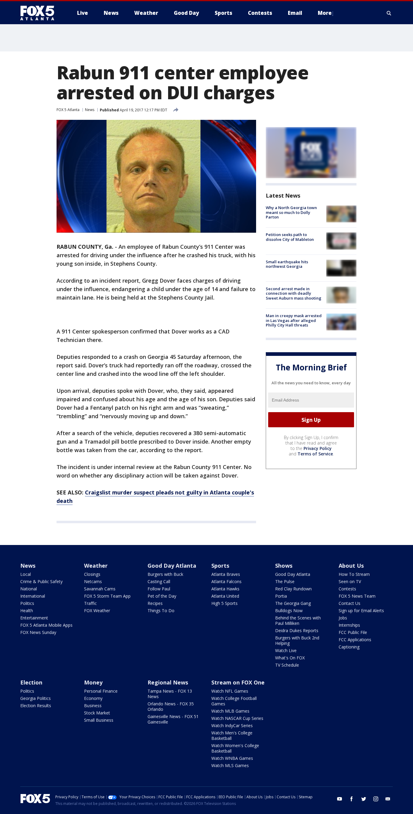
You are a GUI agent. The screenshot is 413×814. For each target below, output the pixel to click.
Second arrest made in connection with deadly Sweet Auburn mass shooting (293, 293)
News (89, 109)
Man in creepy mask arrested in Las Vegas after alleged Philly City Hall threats (294, 320)
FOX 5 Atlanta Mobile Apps (46, 625)
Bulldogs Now (289, 610)
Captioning (349, 647)
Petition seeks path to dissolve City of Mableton (290, 237)
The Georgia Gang (293, 603)
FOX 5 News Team (357, 596)
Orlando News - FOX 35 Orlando (171, 706)
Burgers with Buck (165, 574)
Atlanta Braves (225, 574)
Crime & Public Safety (41, 581)
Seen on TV (350, 581)
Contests (347, 589)
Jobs (343, 618)
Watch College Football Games (234, 701)
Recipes (155, 603)
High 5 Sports (224, 603)
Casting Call (159, 581)
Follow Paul (159, 589)
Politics (27, 603)
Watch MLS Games (230, 765)
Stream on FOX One (238, 682)
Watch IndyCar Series (232, 725)
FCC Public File (353, 632)
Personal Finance (101, 691)
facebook (351, 799)
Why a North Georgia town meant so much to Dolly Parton (291, 212)
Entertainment (34, 618)
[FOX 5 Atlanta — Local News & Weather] (40, 13)
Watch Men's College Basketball (231, 735)
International (32, 596)
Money (93, 682)
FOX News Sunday (38, 632)
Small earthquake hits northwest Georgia (287, 264)
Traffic (90, 603)
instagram (376, 799)
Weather (96, 565)
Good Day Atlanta (172, 565)
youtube (339, 799)
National (28, 589)
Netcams (93, 581)
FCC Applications (355, 639)
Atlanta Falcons (226, 581)
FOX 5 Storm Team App (107, 596)
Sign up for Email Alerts (361, 610)
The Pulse (284, 581)
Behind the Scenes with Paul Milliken (298, 620)
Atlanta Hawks (225, 589)
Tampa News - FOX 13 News (170, 693)
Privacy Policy (318, 448)
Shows (283, 565)
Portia (281, 596)
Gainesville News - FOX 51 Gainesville (173, 719)
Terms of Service (315, 454)
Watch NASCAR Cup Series (237, 718)
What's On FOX (290, 658)
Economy (93, 698)
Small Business (98, 720)
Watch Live (286, 650)
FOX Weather (97, 610)
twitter (364, 799)
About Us (351, 565)
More (325, 12)
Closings (92, 574)
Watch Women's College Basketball (235, 748)
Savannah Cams (99, 589)
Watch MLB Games (230, 711)
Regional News (168, 682)
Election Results (35, 705)
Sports (220, 565)
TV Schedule (287, 665)
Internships (349, 625)
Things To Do (161, 610)
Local (25, 574)
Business (93, 705)
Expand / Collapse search (389, 13)
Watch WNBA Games (232, 758)
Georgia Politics (35, 698)
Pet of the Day (162, 596)
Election (31, 682)
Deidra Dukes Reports (296, 630)
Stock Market (97, 713)
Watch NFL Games (229, 691)
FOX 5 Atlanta (68, 109)
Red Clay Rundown (293, 589)
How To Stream (354, 574)
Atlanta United (225, 596)
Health (26, 610)
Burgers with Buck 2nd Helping (297, 640)
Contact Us (349, 603)
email (388, 799)
